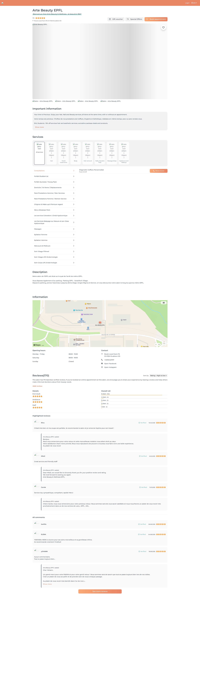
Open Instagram (110, 381)
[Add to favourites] (163, 27)
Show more (39, 141)
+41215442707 (109, 374)
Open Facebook (110, 377)
